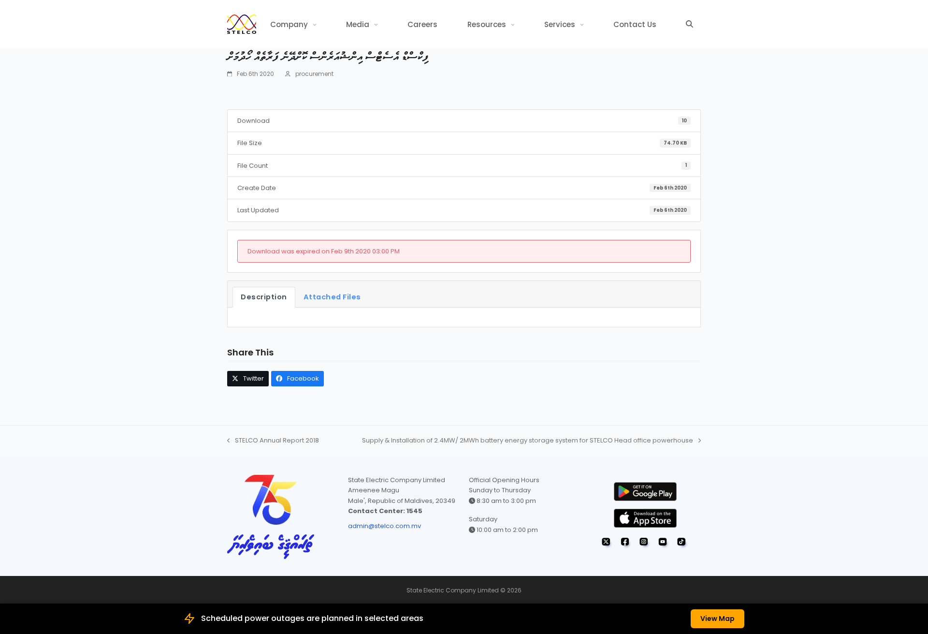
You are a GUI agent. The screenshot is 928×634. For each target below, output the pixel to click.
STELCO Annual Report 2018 (273, 440)
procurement (314, 74)
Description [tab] (264, 297)
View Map (717, 618)
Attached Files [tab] (332, 297)
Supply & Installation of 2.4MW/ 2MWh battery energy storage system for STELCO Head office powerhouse (527, 440)
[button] (689, 24)
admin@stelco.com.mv (384, 526)
